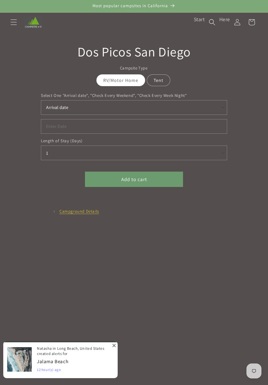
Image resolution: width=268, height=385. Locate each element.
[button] (14, 22)
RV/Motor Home (120, 80)
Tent (158, 80)
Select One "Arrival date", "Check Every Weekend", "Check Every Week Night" (114, 95)
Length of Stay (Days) (62, 141)
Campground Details (79, 211)
